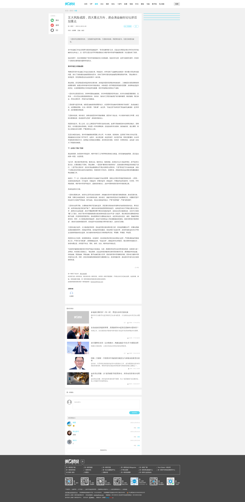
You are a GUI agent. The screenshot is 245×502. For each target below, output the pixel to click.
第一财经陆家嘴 (125, 472)
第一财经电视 (88, 467)
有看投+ (86, 472)
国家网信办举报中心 (103, 489)
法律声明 (74, 489)
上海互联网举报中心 (115, 489)
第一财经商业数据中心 (146, 470)
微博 (57, 25)
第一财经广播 (143, 467)
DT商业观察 (124, 470)
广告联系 (67, 489)
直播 (125, 4)
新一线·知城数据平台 (109, 470)
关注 (101, 4)
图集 (142, 4)
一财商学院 (87, 470)
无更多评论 (103, 450)
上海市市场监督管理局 (90, 489)
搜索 (162, 4)
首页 (85, 4)
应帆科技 (105, 472)
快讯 (113, 4)
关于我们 (80, 489)
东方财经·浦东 (70, 472)
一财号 (119, 4)
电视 (131, 4)
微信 (57, 20)
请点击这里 (83, 273)
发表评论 (134, 412)
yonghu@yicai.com (99, 495)
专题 (148, 4)
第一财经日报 (107, 467)
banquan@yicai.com (97, 281)
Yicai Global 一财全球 (164, 467)
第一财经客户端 (70, 467)
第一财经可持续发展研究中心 (166, 470)
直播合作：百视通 (100, 497)
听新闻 (129, 26)
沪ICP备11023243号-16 (71, 492)
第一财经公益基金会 (145, 472)
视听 (107, 4)
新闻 (96, 4)
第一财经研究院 (70, 470)
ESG (136, 4)
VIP (91, 4)
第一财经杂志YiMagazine (128, 467)
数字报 (154, 4)
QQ (57, 30)
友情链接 (125, 489)
